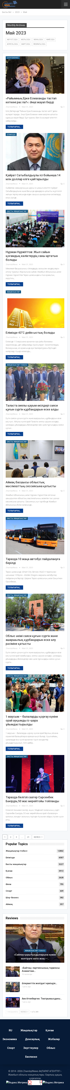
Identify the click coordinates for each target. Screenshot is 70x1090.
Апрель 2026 (12, 44)
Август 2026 (12, 39)
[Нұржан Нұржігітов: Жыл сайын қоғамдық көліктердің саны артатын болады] (35, 228)
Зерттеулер (30, 1048)
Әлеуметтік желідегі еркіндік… (39, 983)
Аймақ (9, 904)
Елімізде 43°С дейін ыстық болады (30, 332)
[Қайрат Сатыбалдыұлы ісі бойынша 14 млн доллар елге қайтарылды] (35, 151)
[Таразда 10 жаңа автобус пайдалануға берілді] (35, 535)
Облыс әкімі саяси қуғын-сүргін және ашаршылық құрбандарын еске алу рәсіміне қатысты (32, 639)
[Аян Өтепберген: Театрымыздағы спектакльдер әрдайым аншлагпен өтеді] (13, 1002)
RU (10, 1030)
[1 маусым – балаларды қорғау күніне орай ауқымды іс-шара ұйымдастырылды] (35, 693)
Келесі (37, 837)
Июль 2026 (25, 39)
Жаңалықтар (13, 292)
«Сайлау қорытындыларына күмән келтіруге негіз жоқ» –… (35, 956)
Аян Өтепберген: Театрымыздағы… (42, 998)
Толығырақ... (14, 127)
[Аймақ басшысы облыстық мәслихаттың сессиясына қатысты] (35, 459)
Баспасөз (31, 1056)
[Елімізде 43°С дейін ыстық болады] (35, 309)
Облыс (9, 877)
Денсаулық (32, 1039)
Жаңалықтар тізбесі (17, 365)
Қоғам (9, 871)
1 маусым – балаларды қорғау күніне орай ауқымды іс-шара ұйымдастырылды (32, 720)
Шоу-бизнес (13, 58)
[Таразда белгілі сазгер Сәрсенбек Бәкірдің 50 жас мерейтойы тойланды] (35, 773)
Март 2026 (25, 44)
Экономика (10, 1039)
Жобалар (54, 1039)
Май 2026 (50, 39)
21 (28, 837)
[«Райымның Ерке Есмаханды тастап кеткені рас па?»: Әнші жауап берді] (35, 75)
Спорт (9, 891)
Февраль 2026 (39, 44)
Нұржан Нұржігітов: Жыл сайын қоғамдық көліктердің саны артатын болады (32, 255)
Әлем (8, 884)
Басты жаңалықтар (17, 211)
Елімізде (11, 135)
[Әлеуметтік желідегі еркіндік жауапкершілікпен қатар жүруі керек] (13, 987)
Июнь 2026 (38, 39)
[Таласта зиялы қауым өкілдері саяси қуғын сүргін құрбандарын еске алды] (35, 382)
